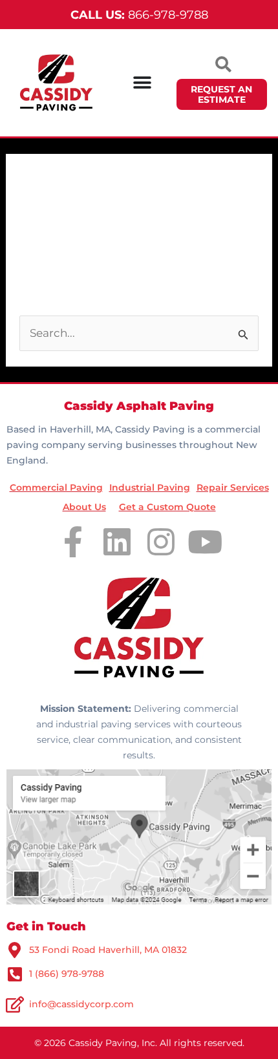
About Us (84, 507)
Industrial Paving (149, 487)
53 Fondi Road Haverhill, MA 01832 (108, 950)
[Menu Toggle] (142, 82)
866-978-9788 (139, 15)
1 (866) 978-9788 (66, 973)
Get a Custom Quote (167, 507)
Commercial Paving (56, 487)
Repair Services (233, 487)
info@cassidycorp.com (81, 1004)
